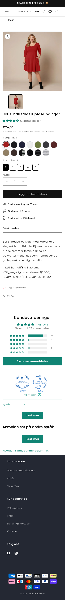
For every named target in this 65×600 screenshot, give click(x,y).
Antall (6, 174)
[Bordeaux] (53, 144)
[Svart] (14, 144)
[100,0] (22, 382)
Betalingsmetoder (19, 523)
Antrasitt (45, 144)
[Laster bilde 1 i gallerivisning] (15, 102)
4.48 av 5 (42, 324)
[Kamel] (6, 152)
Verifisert (30, 394)
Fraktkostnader (25, 132)
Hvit (30, 144)
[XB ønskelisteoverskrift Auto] (50, 11)
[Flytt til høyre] (61, 103)
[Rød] (6, 144)
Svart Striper (37, 152)
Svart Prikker (30, 152)
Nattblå (22, 144)
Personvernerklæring (21, 470)
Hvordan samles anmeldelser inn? (26, 450)
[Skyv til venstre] (4, 103)
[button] (7, 11)
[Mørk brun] (14, 152)
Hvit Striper (45, 152)
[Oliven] (37, 144)
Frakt (10, 515)
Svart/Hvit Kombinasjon (22, 152)
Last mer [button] (33, 415)
